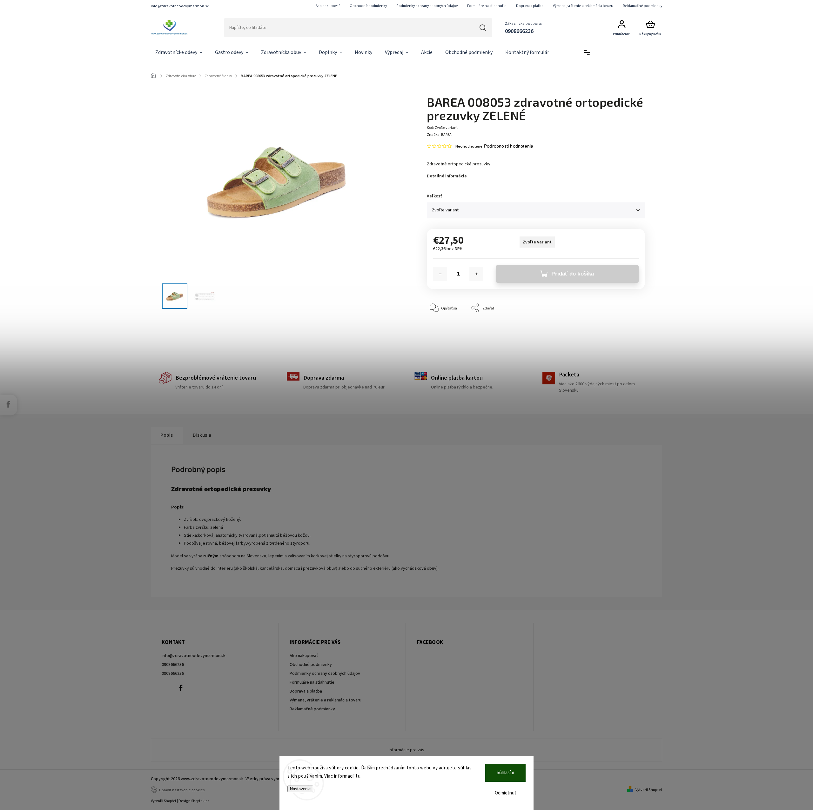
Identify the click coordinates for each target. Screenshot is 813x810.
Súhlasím (505, 772)
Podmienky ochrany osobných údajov (427, 6)
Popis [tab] (166, 435)
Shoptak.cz (200, 801)
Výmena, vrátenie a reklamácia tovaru (583, 6)
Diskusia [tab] (202, 435)
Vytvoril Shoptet (648, 790)
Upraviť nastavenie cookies (182, 790)
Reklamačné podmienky (642, 6)
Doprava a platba (529, 6)
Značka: (439, 134)
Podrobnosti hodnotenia (508, 146)
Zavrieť (624, 327)
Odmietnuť (505, 793)
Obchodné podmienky (368, 6)
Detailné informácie (447, 176)
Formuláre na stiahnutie (487, 6)
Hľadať (482, 28)
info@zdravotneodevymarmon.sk (193, 656)
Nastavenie (300, 789)
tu (358, 776)
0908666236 (173, 664)
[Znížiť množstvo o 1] (440, 274)
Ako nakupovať (328, 6)
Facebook (180, 688)
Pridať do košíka (572, 274)
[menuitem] (179, 53)
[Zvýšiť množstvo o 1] (476, 274)
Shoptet (170, 801)
